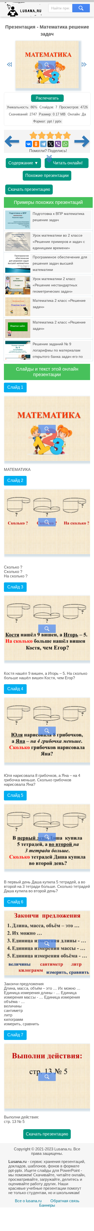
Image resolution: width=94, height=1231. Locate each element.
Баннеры (47, 1205)
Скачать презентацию (29, 189)
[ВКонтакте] (29, 144)
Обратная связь (64, 1201)
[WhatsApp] (65, 144)
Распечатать (47, 98)
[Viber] (58, 144)
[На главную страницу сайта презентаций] (25, 10)
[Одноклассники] (36, 144)
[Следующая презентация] (82, 141)
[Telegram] (43, 144)
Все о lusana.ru (28, 1201)
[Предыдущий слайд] (9, 65)
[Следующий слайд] (84, 65)
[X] (51, 144)
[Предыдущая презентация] (14, 141)
